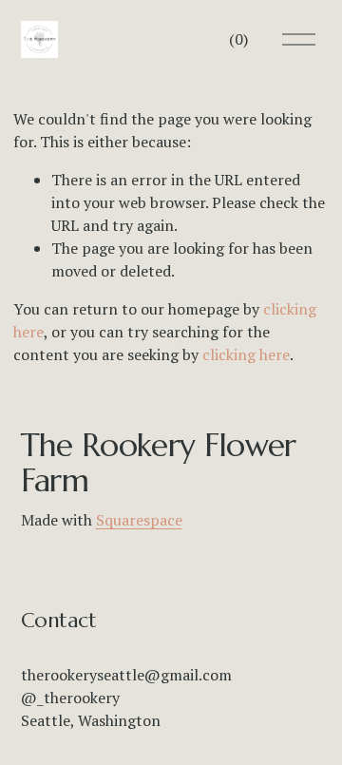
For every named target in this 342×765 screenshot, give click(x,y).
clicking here (246, 354)
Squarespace (139, 519)
